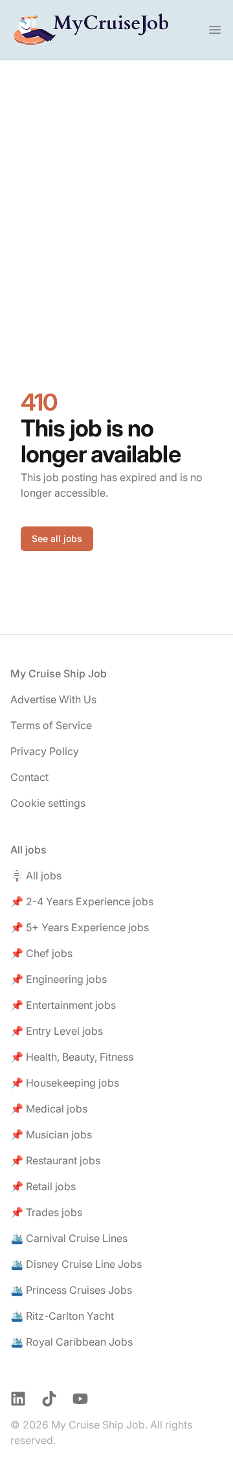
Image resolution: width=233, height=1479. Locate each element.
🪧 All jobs (35, 875)
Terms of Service (51, 725)
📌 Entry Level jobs (56, 1030)
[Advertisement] (116, 183)
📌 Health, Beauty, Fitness (71, 1056)
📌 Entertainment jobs (63, 1005)
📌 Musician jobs (51, 1134)
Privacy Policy (44, 751)
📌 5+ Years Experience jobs (79, 927)
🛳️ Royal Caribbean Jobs (71, 1341)
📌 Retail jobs (43, 1186)
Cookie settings (47, 802)
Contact (29, 777)
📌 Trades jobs (46, 1212)
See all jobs (57, 538)
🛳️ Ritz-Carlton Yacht (62, 1315)
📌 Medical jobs (48, 1108)
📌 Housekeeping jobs (64, 1082)
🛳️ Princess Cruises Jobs (71, 1289)
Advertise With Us (53, 699)
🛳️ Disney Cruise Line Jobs (76, 1264)
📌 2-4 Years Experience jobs (81, 901)
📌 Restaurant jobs (55, 1160)
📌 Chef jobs (41, 953)
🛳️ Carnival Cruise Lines (69, 1238)
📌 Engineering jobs (58, 979)
